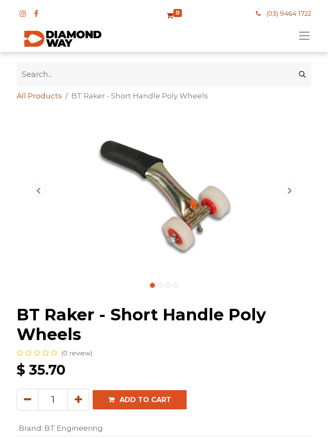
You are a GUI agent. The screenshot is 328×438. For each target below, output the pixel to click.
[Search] (302, 74)
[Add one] (78, 400)
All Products (39, 96)
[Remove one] (27, 400)
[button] (39, 190)
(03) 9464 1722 (288, 14)
